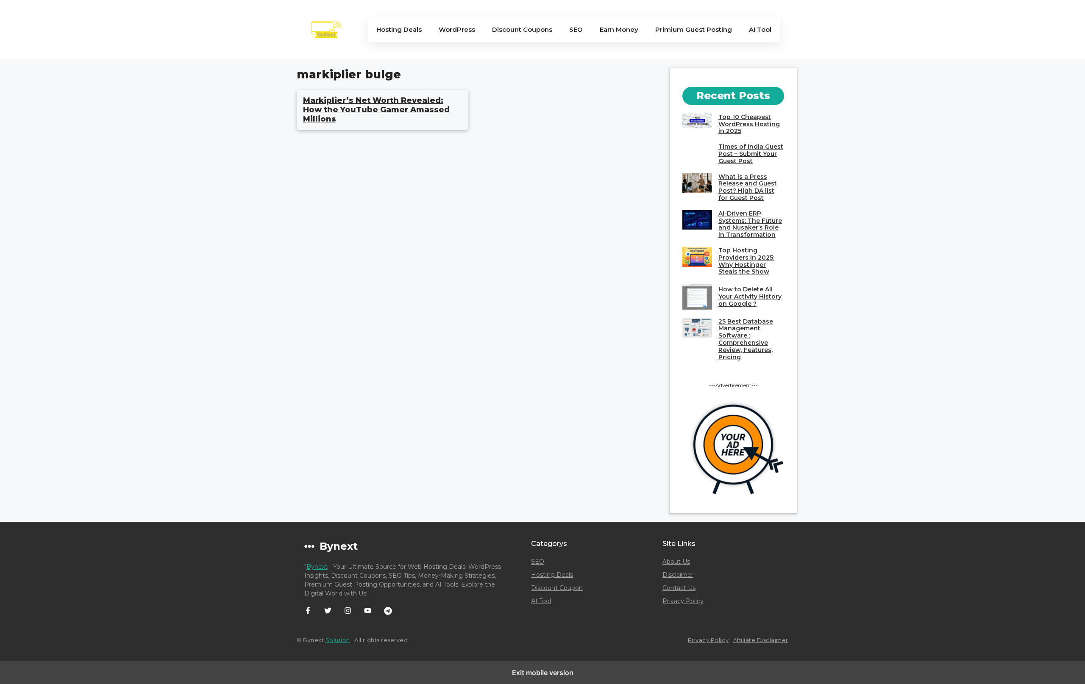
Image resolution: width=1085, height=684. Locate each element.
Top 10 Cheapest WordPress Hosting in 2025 (749, 124)
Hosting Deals (399, 29)
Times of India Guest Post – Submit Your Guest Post (750, 154)
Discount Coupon (557, 588)
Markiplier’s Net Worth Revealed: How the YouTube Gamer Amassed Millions (376, 109)
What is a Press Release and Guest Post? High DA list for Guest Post (747, 187)
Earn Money (619, 29)
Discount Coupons (522, 29)
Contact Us (679, 588)
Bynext (317, 566)
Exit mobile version (542, 672)
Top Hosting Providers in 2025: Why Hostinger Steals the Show (746, 260)
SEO (576, 29)
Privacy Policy (683, 601)
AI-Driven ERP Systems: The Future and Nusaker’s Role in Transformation (750, 224)
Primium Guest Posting (693, 29)
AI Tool (760, 29)
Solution (338, 640)
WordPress (457, 29)
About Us (676, 561)
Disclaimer (677, 575)
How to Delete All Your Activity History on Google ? (750, 296)
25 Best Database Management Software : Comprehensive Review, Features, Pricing (745, 339)
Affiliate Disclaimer (760, 640)
